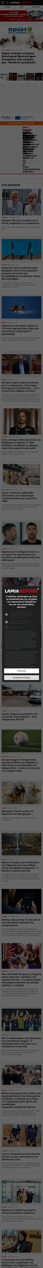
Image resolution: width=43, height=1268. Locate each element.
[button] (21, 627)
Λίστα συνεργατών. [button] (28, 649)
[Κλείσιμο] (38, 589)
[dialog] (21, 634)
